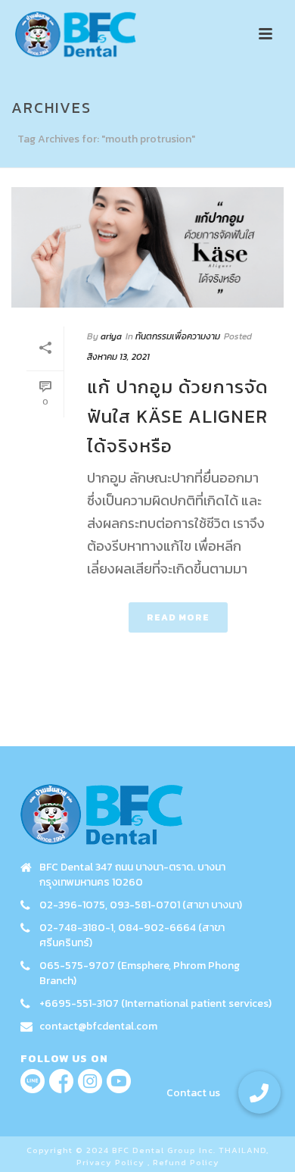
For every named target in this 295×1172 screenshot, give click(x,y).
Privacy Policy (110, 1162)
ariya (111, 336)
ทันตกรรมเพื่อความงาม (177, 336)
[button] (259, 1092)
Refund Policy (186, 1162)
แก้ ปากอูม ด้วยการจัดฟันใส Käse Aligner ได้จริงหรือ (178, 416)
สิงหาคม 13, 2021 (118, 357)
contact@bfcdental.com (98, 1026)
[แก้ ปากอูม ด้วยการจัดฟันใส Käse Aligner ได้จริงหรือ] (147, 247)
